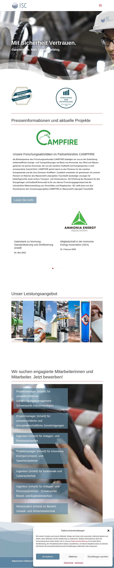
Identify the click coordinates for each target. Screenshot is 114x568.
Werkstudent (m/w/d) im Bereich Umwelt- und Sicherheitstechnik (36, 509)
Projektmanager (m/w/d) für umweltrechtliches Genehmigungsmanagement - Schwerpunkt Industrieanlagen (35, 398)
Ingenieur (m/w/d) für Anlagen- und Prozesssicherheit (37, 438)
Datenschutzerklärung (79, 541)
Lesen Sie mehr (24, 200)
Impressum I (18, 561)
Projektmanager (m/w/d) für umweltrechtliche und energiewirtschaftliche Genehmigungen (40, 421)
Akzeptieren (47, 556)
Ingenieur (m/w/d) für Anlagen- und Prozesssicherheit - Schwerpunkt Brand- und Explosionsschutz (37, 491)
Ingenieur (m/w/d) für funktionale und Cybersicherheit (39, 473)
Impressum (79, 563)
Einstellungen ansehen (98, 556)
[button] (108, 530)
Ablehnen (73, 556)
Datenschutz (68, 563)
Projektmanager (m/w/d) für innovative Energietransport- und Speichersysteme (40, 456)
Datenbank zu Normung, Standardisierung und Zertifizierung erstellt (33, 244)
